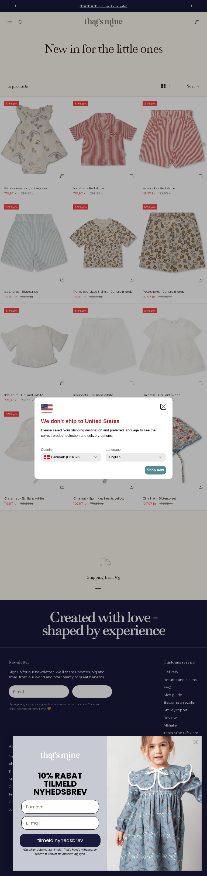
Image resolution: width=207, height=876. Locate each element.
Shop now (155, 470)
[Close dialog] (195, 742)
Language (113, 450)
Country (47, 450)
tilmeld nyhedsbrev (60, 840)
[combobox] (62, 457)
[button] (163, 406)
